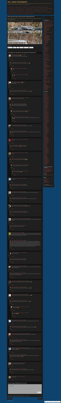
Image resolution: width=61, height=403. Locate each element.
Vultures (45, 84)
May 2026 (45, 93)
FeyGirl (13, 376)
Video (45, 83)
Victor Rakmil (14, 178)
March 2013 (46, 157)
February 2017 (46, 117)
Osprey (45, 68)
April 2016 (45, 126)
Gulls (45, 53)
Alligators (45, 28)
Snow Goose (46, 74)
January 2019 (46, 116)
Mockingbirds (46, 62)
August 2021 (46, 107)
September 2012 (46, 162)
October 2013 (46, 151)
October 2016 (46, 121)
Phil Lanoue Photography (17, 2)
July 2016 (45, 123)
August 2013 (46, 153)
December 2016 (46, 119)
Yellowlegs (45, 89)
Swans (45, 79)
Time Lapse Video (46, 81)
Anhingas (45, 30)
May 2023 (45, 100)
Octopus (45, 67)
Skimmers (45, 72)
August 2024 (46, 98)
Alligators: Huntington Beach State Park (48, 170)
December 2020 (46, 110)
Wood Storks (46, 88)
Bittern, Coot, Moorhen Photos (42, 7)
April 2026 (45, 94)
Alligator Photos (11, 7)
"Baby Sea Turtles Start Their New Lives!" (48, 22)
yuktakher (13, 362)
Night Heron (46, 65)
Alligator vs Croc (46, 27)
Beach (45, 34)
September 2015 (46, 132)
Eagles (45, 46)
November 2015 (46, 130)
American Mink (46, 29)
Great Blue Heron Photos (20, 10)
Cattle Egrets (46, 41)
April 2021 (45, 109)
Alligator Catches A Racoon (48, 25)
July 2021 (45, 108)
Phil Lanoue (13, 62)
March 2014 (46, 147)
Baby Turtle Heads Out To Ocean (48, 33)
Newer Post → (40, 398)
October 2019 (46, 112)
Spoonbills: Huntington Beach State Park (47, 172)
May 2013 (45, 155)
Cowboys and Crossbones (15, 333)
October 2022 (46, 103)
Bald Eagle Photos (32, 7)
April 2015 (45, 136)
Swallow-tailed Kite (47, 78)
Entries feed (46, 180)
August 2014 (46, 143)
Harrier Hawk (46, 54)
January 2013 (46, 159)
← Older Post (10, 398)
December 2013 (46, 149)
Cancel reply (24, 383)
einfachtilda (13, 205)
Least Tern (45, 58)
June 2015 (45, 134)
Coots (45, 43)
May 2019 (45, 114)
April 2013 (45, 156)
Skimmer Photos (48, 12)
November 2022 (46, 102)
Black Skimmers (46, 38)
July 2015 (45, 133)
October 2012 (46, 161)
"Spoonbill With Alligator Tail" (48, 24)
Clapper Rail (46, 42)
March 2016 (46, 127)
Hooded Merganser (47, 55)
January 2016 (46, 128)
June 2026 (45, 92)
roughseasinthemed (15, 97)
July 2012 (45, 164)
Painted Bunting (46, 69)
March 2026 (46, 95)
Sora (44, 76)
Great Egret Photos (29, 10)
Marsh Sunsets (21, 12)
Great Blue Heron (46, 49)
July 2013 (45, 154)
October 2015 (46, 131)
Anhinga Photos (18, 7)
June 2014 (45, 144)
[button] (25, 33)
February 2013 (46, 158)
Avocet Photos (25, 7)
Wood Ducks (46, 87)
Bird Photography (47, 36)
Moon (45, 63)
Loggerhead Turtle (47, 60)
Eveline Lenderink (14, 152)
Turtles (45, 82)
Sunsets (45, 77)
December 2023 (46, 99)
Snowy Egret (46, 75)
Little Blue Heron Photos (13, 12)
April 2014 (45, 146)
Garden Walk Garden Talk (15, 218)
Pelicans (45, 70)
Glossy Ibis (45, 48)
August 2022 (46, 104)
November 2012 (46, 160)
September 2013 (46, 152)
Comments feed (46, 181)
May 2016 (45, 125)
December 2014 (46, 139)
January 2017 (46, 118)
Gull (44, 52)
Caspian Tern (46, 40)
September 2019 (46, 113)
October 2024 (46, 97)
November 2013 (46, 150)
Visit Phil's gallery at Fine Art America (48, 175)
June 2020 (45, 111)
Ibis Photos (45, 10)
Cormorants (46, 44)
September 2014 (46, 142)
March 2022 (46, 105)
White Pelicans (46, 85)
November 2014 (46, 140)
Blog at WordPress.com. (10, 400)
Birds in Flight (46, 37)
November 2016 (46, 120)
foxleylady (13, 320)
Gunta (12, 232)
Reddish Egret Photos (41, 12)
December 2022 (46, 101)
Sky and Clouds (46, 73)
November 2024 (46, 96)
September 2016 (46, 122)
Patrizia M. (13, 54)
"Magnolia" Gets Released (48, 23)
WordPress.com (46, 182)
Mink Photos (27, 12)
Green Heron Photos (38, 10)
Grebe (45, 50)
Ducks (45, 45)
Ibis (44, 56)
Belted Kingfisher (46, 35)
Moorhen (45, 64)
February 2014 (46, 148)
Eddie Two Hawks (14, 139)
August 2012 (46, 163)
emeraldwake (14, 252)
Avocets (45, 31)
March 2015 (46, 137)
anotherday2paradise (15, 347)
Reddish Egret (46, 71)
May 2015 (45, 135)
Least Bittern (46, 57)
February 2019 (46, 115)
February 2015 (46, 138)
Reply (13, 60)
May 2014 (45, 145)
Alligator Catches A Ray (47, 26)
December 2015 (46, 129)
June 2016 (45, 124)
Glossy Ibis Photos (11, 10)
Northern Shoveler (47, 66)
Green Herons (46, 51)
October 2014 (46, 141)
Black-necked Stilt (47, 39)
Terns (45, 80)
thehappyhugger (14, 294)
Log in (45, 179)
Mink (45, 61)
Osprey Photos (33, 12)
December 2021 (46, 106)
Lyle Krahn (13, 191)
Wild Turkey (46, 86)
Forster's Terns (46, 47)
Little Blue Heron (46, 59)
